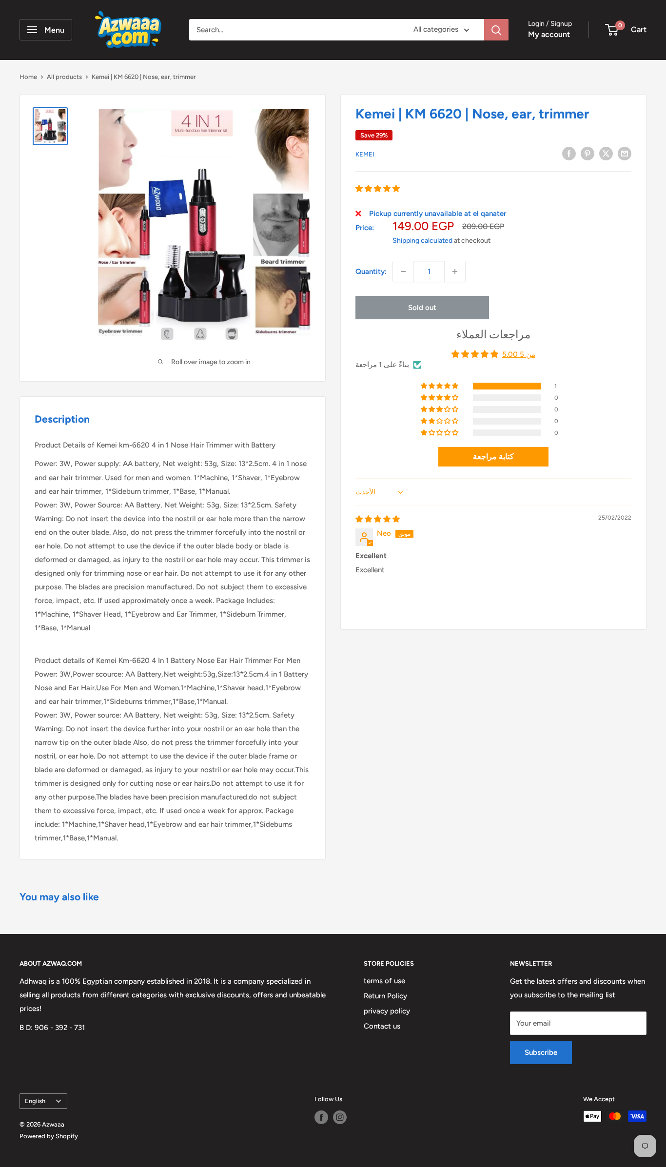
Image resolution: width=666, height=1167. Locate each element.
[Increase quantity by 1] (455, 271)
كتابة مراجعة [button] (493, 456)
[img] (377, 519)
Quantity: (371, 271)
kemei (364, 154)
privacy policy (387, 1011)
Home (28, 76)
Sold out (422, 307)
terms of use (384, 980)
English (35, 1101)
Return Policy (385, 996)
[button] (377, 188)
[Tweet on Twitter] (606, 153)
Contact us (382, 1026)
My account (549, 34)
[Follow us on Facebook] (321, 1117)
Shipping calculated (422, 240)
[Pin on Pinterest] (587, 153)
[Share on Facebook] (569, 153)
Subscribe (541, 1052)
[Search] (496, 29)
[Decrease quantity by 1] (403, 271)
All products (64, 76)
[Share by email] (624, 153)
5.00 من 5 (518, 354)
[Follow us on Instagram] (340, 1117)
